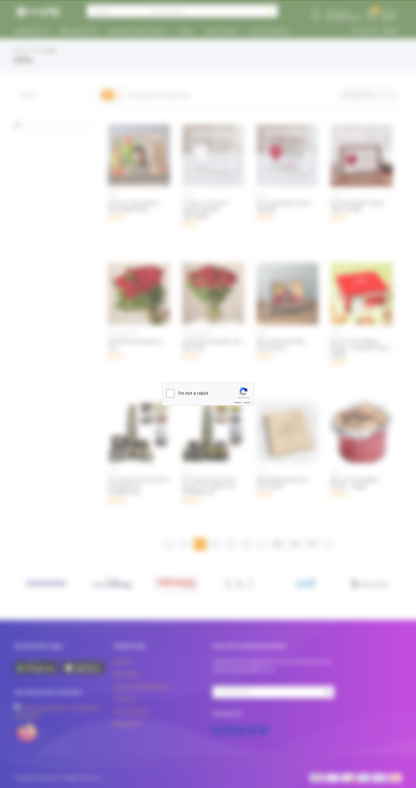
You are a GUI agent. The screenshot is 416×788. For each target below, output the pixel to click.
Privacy (237, 402)
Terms (246, 402)
